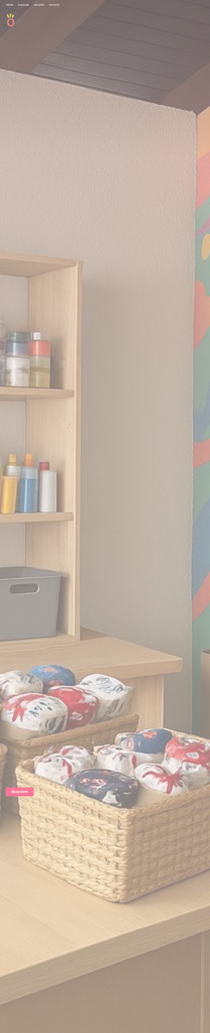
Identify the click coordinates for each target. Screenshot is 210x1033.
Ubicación (39, 5)
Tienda (9, 5)
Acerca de (23, 5)
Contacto (54, 5)
